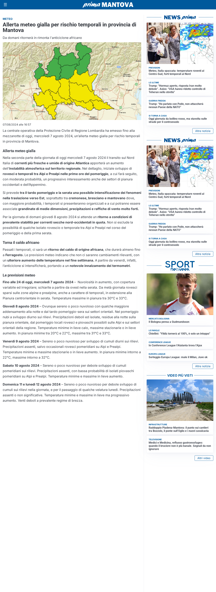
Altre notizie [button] (202, 131)
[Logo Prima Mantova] (108, 5)
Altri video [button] (203, 458)
